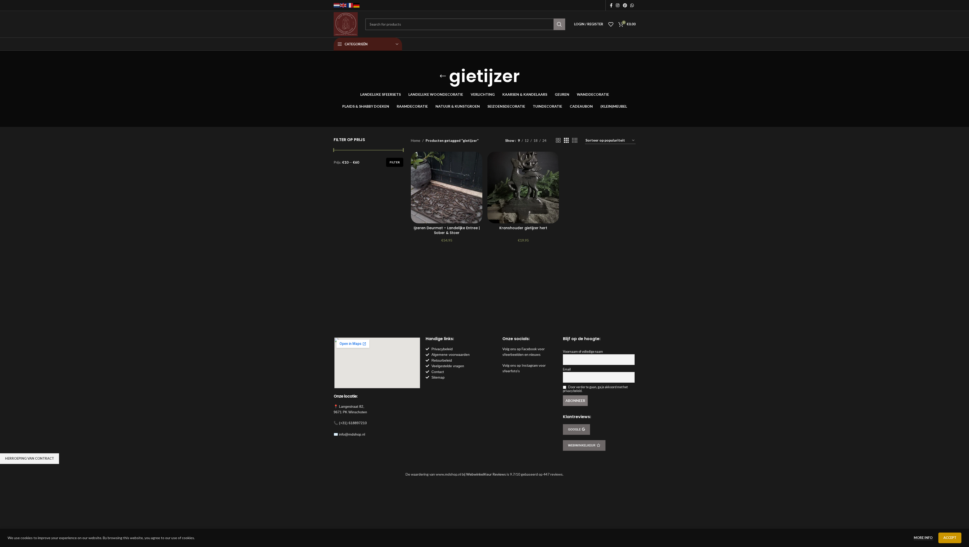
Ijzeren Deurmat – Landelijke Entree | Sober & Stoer (447, 230)
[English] (343, 5)
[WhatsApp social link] (632, 5)
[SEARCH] (559, 24)
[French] (350, 5)
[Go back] (442, 76)
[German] (356, 5)
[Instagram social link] (617, 5)
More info (923, 538)
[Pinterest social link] (625, 5)
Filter (395, 162)
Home (415, 140)
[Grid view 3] (566, 140)
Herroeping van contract (29, 458)
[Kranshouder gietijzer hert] (523, 187)
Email (567, 369)
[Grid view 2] (558, 140)
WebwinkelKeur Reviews (486, 474)
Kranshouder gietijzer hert (523, 227)
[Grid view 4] (574, 140)
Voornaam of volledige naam (583, 352)
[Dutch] (337, 5)
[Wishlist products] (611, 24)
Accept (949, 538)
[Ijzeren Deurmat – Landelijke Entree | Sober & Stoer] (446, 187)
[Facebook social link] (611, 5)
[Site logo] (346, 24)
